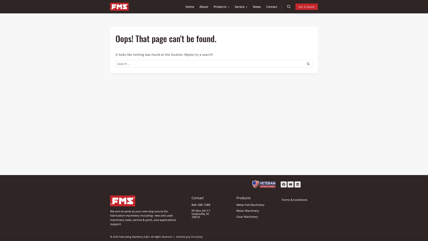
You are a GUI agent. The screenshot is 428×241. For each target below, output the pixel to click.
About (203, 7)
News (257, 7)
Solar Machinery (247, 217)
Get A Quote (306, 6)
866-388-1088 (201, 205)
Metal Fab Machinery (250, 205)
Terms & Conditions (294, 200)
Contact (271, 7)
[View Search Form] (288, 6)
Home (189, 7)
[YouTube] (291, 184)
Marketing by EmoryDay (189, 236)
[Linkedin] (298, 184)
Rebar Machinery (247, 211)
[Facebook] (284, 184)
